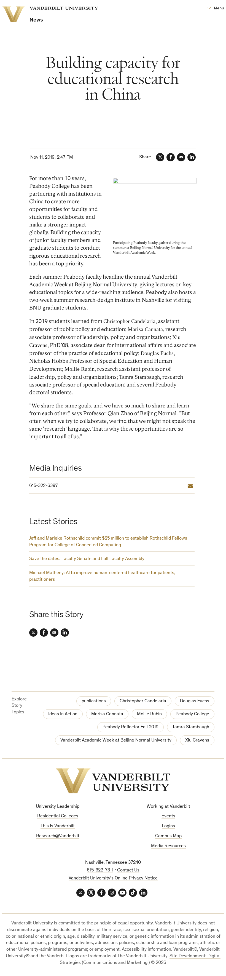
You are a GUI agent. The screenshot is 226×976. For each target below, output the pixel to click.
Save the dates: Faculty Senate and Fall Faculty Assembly (86, 559)
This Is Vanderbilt (58, 826)
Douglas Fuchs (194, 701)
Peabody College (192, 714)
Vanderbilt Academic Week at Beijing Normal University (115, 740)
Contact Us (128, 870)
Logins (168, 826)
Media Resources (168, 846)
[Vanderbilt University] (113, 780)
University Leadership (57, 806)
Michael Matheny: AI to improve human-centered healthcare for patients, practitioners (102, 576)
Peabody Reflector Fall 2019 (130, 727)
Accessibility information (146, 949)
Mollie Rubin (149, 714)
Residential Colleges (57, 816)
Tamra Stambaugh (190, 727)
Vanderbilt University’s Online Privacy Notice (113, 878)
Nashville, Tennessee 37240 (113, 862)
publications (94, 701)
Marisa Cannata (107, 714)
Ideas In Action (62, 714)
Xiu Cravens (197, 740)
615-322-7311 (100, 870)
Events (168, 816)
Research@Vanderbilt (57, 836)
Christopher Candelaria (143, 701)
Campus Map (168, 836)
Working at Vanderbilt (168, 806)
